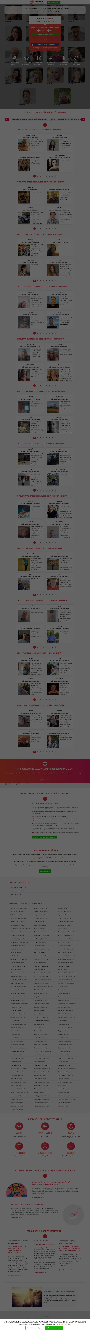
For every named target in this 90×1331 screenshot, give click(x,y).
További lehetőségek (34, 1328)
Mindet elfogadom (54, 1328)
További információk (65, 1324)
